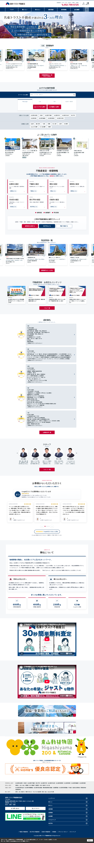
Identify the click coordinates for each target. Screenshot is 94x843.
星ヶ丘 (30, 791)
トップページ (51, 798)
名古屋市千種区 (48, 115)
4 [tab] (48, 39)
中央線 (70, 787)
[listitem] (15, 60)
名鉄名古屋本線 (76, 787)
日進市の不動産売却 (46, 831)
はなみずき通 (51, 791)
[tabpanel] (47, 25)
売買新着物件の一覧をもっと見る (47, 75)
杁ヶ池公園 (38, 791)
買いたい (24, 9)
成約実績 (50, 9)
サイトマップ (73, 831)
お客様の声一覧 (47, 432)
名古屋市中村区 (60, 118)
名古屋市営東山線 (19, 787)
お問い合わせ (16, 808)
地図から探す (55, 107)
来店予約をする (47, 226)
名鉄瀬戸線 (18, 789)
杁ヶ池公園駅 (43, 126)
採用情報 (63, 9)
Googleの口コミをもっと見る (47, 531)
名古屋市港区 (83, 783)
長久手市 (73, 115)
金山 (23, 785)
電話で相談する (64, 226)
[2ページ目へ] (46, 526)
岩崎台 (17, 785)
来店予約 (50, 823)
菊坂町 (33, 785)
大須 (41, 785)
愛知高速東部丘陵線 (48, 787)
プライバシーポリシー (63, 831)
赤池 (16, 791)
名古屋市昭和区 (51, 118)
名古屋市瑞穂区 (42, 118)
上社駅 (60, 123)
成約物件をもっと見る (47, 270)
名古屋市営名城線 (38, 787)
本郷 (26, 791)
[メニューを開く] (86, 9)
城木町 (44, 785)
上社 (20, 785)
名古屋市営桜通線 (63, 787)
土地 (40, 101)
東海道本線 (83, 787)
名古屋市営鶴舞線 (29, 787)
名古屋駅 (66, 123)
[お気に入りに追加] (22, 61)
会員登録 (50, 812)
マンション (25, 101)
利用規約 (54, 831)
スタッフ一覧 (47, 469)
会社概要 (76, 9)
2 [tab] (45, 39)
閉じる (90, 840)
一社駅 (43, 123)
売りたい (37, 9)
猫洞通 (37, 785)
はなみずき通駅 (34, 126)
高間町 (27, 785)
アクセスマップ (52, 819)
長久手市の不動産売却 (35, 831)
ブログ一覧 (47, 308)
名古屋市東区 (33, 118)
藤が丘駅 (38, 123)
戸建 (54, 101)
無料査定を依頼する (30, 226)
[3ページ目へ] (47, 526)
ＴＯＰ (12, 9)
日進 (43, 791)
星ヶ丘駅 (54, 123)
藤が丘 (23, 791)
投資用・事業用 (69, 101)
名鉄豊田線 (56, 787)
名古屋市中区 (57, 115)
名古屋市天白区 (65, 115)
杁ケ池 (48, 785)
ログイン (83, 4)
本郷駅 (49, 126)
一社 (34, 791)
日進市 (41, 115)
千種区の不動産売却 (23, 831)
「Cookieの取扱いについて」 (15, 841)
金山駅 (32, 123)
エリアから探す (40, 107)
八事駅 (48, 123)
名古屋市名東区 (34, 115)
